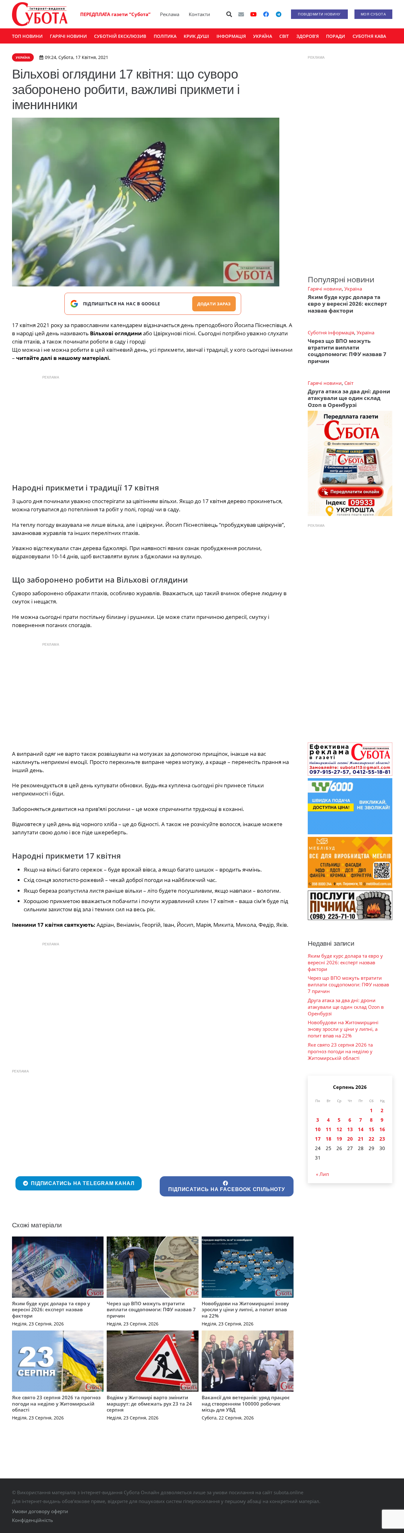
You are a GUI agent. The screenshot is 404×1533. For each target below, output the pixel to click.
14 (361, 1129)
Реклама (169, 14)
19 (339, 1139)
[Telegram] (278, 14)
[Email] (241, 14)
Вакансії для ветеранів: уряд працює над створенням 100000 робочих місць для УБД (246, 1403)
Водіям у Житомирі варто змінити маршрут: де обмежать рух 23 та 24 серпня (149, 1403)
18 (328, 1139)
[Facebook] (266, 14)
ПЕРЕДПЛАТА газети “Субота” (115, 14)
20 (350, 1139)
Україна (353, 288)
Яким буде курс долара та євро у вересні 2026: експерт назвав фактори (51, 1309)
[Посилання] (40, 14)
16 (382, 1129)
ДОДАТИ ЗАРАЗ (214, 304)
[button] (229, 14)
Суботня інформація (331, 332)
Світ (349, 383)
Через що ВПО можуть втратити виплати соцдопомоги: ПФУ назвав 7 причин (151, 1309)
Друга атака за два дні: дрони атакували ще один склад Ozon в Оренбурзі (349, 398)
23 (382, 1139)
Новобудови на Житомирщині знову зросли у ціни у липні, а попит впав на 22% (245, 1309)
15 (371, 1129)
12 (339, 1129)
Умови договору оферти (40, 1511)
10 (318, 1129)
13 (350, 1129)
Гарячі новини (325, 288)
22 (371, 1139)
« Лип (322, 1174)
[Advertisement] (152, 427)
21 (361, 1139)
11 (328, 1129)
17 (318, 1139)
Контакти (199, 14)
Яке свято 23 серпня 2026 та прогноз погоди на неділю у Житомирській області (56, 1403)
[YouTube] (253, 14)
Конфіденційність (32, 1520)
